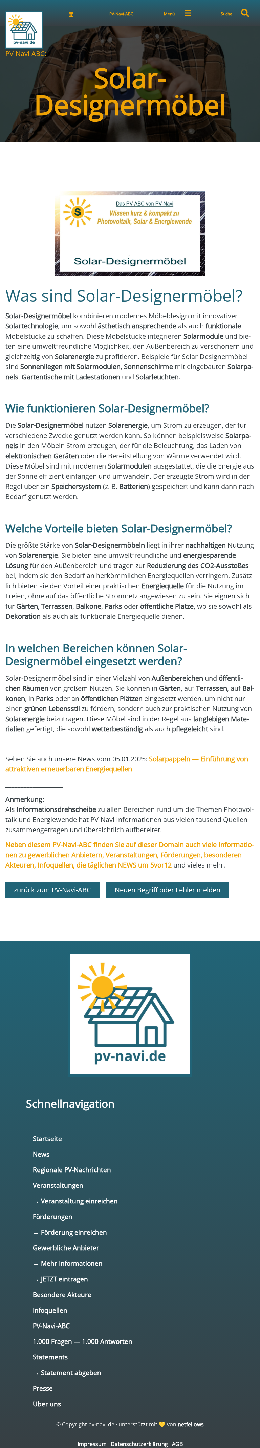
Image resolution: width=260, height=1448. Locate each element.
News (41, 1154)
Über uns (47, 1403)
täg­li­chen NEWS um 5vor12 (130, 865)
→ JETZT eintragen (60, 1278)
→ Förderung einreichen (70, 1232)
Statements (50, 1356)
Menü (169, 14)
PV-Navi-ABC (121, 14)
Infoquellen (50, 1310)
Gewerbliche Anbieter (66, 1247)
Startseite (47, 1138)
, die (80, 865)
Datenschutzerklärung (139, 1444)
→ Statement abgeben (67, 1372)
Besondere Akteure (62, 1294)
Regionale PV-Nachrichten (72, 1169)
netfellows (191, 1424)
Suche (226, 14)
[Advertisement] (130, 163)
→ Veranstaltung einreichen (75, 1200)
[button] (245, 13)
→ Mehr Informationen (68, 1263)
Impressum (92, 1444)
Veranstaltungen (58, 1185)
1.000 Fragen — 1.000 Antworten (82, 1341)
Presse (43, 1388)
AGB (177, 1444)
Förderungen (52, 1216)
